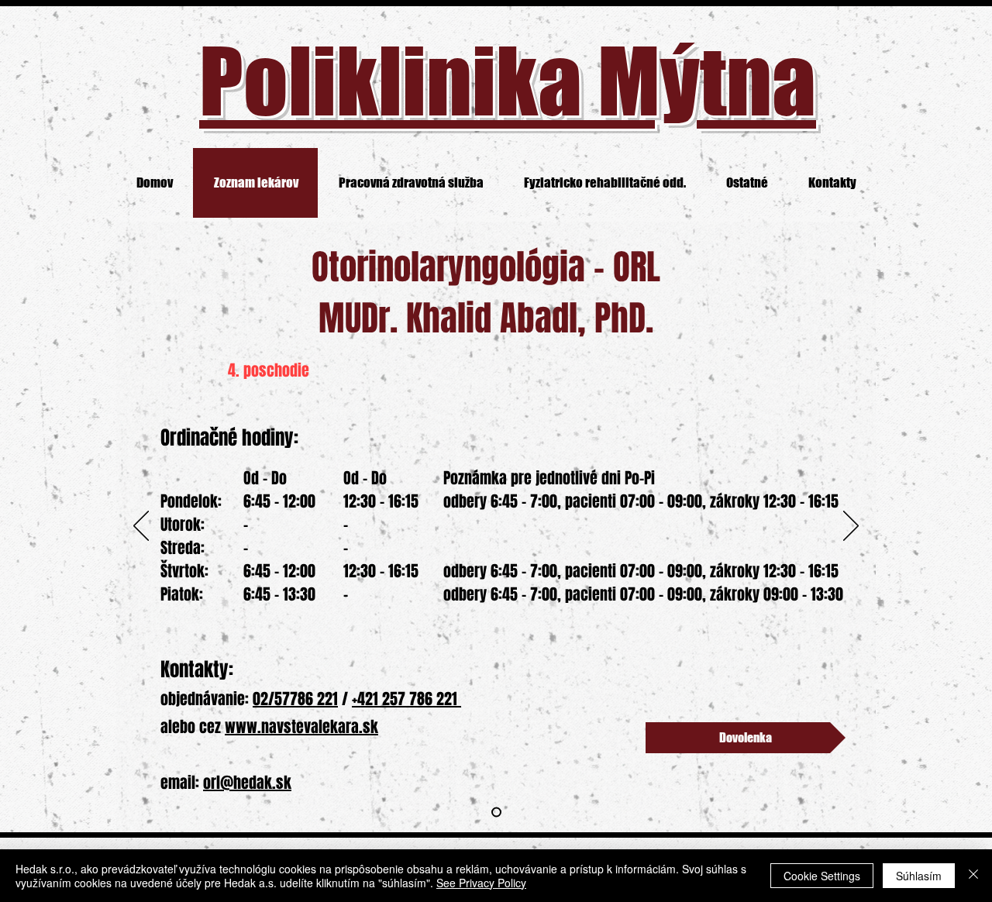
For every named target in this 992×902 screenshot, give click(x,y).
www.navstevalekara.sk (301, 726)
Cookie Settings (822, 875)
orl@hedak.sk (247, 782)
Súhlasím (919, 875)
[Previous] (141, 527)
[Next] (851, 527)
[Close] (973, 876)
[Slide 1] (496, 812)
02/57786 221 (295, 699)
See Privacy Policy (481, 882)
